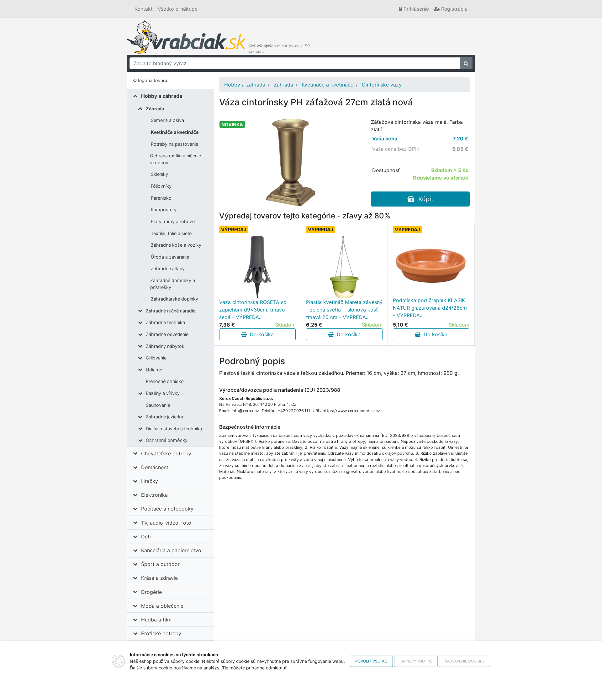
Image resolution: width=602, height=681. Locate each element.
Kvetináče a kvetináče (175, 132)
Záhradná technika (165, 322)
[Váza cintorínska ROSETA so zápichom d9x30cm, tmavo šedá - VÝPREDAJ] (257, 267)
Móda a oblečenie (162, 606)
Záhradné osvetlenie (167, 334)
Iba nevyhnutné (415, 661)
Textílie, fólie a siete (171, 233)
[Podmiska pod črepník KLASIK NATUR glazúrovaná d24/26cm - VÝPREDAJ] (431, 265)
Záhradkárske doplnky (174, 298)
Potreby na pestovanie (174, 144)
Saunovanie (158, 405)
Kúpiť (424, 199)
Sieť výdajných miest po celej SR (279, 49)
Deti (146, 536)
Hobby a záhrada (161, 96)
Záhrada (155, 108)
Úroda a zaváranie (170, 256)
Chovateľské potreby (166, 453)
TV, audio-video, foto (166, 523)
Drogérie (151, 592)
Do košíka (260, 334)
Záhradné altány (168, 268)
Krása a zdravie (159, 578)
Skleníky (159, 174)
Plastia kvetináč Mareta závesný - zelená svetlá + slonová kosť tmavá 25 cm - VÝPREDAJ (344, 309)
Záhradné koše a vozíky (176, 245)
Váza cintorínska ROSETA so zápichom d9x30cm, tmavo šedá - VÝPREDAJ (253, 309)
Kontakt (144, 9)
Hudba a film (156, 619)
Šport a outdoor (160, 564)
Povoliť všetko (371, 661)
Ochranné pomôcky (166, 440)
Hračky (149, 481)
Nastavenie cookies (464, 661)
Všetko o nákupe (178, 9)
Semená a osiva (167, 120)
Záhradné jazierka (164, 416)
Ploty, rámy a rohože (173, 221)
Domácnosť (154, 467)
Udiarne (154, 369)
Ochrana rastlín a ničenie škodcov (175, 159)
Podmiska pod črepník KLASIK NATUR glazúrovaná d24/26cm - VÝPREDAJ (430, 307)
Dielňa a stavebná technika (174, 428)
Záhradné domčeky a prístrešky (172, 284)
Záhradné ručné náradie (170, 310)
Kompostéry (164, 209)
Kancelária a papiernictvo (171, 550)
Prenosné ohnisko (165, 381)
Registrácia (453, 9)
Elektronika (154, 495)
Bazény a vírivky (163, 393)
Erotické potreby (161, 633)
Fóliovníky (161, 186)
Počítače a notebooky (167, 509)
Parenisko (161, 198)
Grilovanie (156, 357)
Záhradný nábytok (165, 346)
